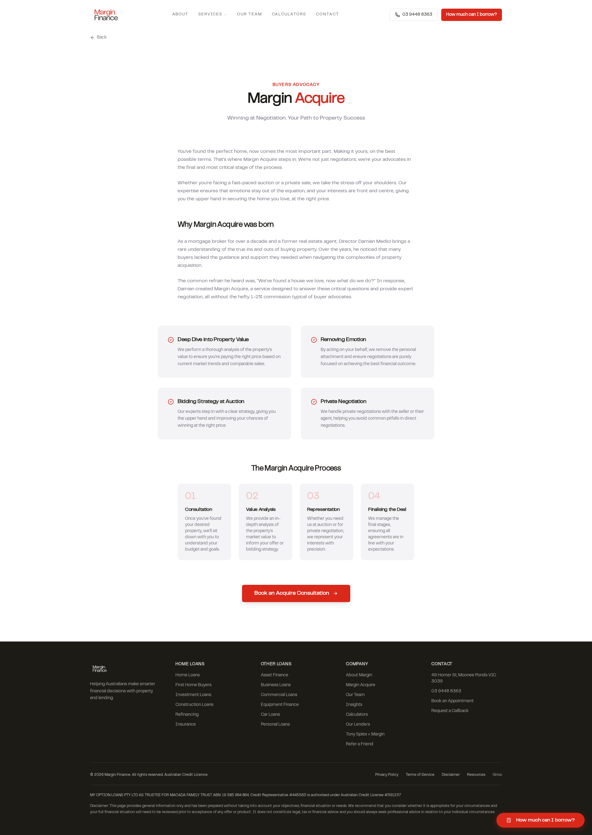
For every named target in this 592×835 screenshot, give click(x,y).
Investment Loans (193, 695)
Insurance (185, 725)
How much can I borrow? (471, 15)
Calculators (289, 14)
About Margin (359, 675)
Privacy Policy (386, 774)
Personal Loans (275, 725)
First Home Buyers (193, 685)
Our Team (249, 14)
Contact (327, 14)
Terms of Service (420, 774)
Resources (476, 774)
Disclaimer (451, 774)
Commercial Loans (279, 695)
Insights (354, 705)
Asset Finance (274, 675)
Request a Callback (450, 711)
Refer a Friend (359, 744)
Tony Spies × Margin (365, 734)
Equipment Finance (280, 705)
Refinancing (187, 715)
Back (102, 37)
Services (210, 14)
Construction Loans (194, 705)
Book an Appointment (452, 701)
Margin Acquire (360, 685)
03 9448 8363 (417, 15)
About (180, 14)
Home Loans (187, 675)
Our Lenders (358, 725)
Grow (497, 774)
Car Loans (270, 715)
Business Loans (276, 685)
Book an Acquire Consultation (291, 593)
